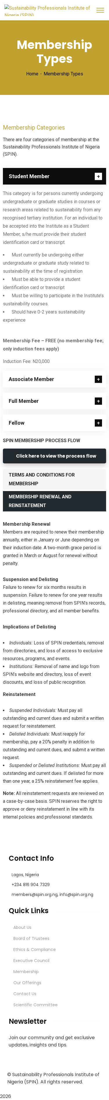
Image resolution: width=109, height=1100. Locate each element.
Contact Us (24, 994)
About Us (22, 927)
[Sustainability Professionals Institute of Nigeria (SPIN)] (54, 10)
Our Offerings (27, 983)
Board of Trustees (31, 938)
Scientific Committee (35, 1005)
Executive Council (31, 960)
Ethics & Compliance (34, 949)
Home (32, 74)
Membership (26, 972)
